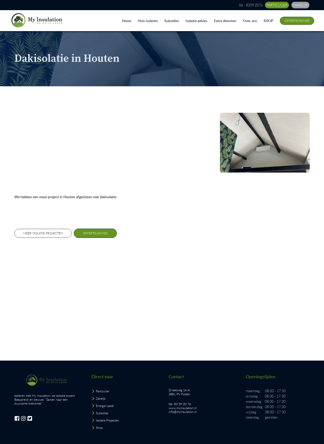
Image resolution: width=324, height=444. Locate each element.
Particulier (102, 391)
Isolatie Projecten (107, 420)
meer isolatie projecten (43, 233)
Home (126, 20)
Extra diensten (225, 20)
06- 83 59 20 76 (180, 404)
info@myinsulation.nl (183, 412)
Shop (99, 427)
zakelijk (300, 5)
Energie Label (105, 406)
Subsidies (171, 20)
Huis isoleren (148, 20)
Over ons (250, 20)
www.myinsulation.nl (183, 408)
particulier (276, 5)
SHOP (268, 20)
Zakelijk (101, 398)
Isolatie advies (196, 20)
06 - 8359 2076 (251, 5)
